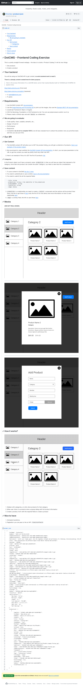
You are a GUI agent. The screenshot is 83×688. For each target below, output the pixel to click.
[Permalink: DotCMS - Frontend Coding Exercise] (3, 57)
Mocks (9, 48)
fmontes (9, 14)
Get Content (13, 42)
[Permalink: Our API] (3, 137)
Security (29, 683)
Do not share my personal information (69, 683)
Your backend (11, 33)
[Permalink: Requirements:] (3, 101)
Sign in (72, 3)
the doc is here (29, 171)
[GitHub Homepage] (7, 684)
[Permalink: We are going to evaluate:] (3, 118)
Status (33, 683)
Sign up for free (9, 675)
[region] (41, 278)
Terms (19, 683)
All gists (37, 2)
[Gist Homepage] (6, 3)
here (26, 193)
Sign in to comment (54, 675)
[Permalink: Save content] (3, 168)
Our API (9, 40)
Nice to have (11, 53)
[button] (66, 20)
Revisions (15, 20)
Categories (15, 44)
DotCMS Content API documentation (41, 150)
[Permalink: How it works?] (3, 431)
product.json (18, 14)
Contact (48, 683)
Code (6, 20)
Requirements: (11, 36)
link (44, 155)
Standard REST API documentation (67, 107)
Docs (44, 683)
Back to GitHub (45, 2)
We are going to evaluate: (17, 38)
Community (39, 683)
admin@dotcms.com (15, 94)
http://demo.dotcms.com (12, 88)
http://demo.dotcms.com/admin (14, 91)
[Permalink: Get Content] (3, 142)
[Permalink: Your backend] (3, 72)
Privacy (24, 683)
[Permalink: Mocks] (3, 202)
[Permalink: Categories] (3, 159)
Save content (14, 46)
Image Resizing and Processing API (23, 107)
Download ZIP (76, 20)
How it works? (11, 51)
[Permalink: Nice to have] (3, 516)
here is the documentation (41, 174)
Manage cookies (55, 683)
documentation (28, 105)
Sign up (78, 3)
